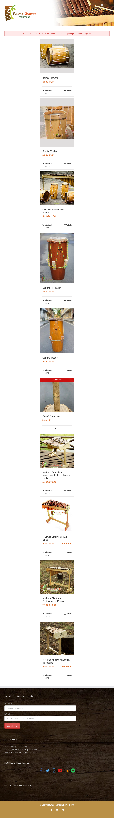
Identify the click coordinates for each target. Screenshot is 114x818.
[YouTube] (60, 770)
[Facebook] (41, 770)
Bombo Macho (49, 151)
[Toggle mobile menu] (108, 4)
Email (7, 714)
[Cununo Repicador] (57, 258)
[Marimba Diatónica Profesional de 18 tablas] (57, 577)
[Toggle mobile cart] (101, 4)
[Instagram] (54, 770)
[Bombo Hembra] (57, 56)
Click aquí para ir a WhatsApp (22, 752)
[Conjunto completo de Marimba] (57, 188)
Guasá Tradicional (51, 416)
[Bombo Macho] (57, 122)
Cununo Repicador (51, 288)
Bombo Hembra (50, 78)
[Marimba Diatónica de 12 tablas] (57, 515)
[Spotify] (73, 770)
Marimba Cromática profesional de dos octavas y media (56, 475)
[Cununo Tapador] (57, 330)
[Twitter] (47, 770)
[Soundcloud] (67, 770)
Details (69, 90)
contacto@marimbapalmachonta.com (27, 749)
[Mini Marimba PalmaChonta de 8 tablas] (57, 638)
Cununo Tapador (50, 357)
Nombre (8, 703)
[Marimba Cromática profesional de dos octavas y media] (57, 451)
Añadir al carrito (48, 91)
